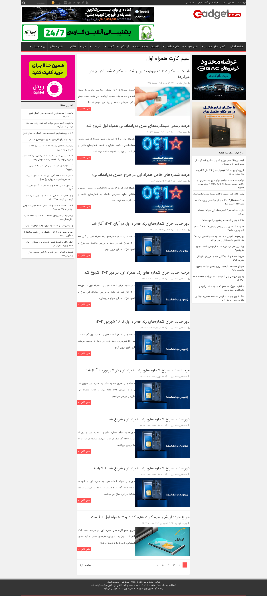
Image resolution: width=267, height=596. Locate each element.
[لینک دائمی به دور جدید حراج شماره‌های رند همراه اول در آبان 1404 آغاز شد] (162, 261)
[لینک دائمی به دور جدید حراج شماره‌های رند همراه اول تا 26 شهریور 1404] (162, 359)
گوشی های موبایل (215, 46)
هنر (84, 46)
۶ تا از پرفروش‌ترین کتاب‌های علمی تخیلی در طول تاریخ (48, 133)
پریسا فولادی (181, 523)
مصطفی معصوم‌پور (178, 278)
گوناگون (124, 46)
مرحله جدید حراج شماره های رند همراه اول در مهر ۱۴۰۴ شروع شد (137, 272)
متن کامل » (84, 108)
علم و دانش (172, 46)
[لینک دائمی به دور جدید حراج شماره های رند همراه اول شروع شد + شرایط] (162, 506)
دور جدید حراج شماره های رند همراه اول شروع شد (149, 419)
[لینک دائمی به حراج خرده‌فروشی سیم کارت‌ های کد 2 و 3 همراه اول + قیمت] (162, 555)
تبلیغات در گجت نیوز (208, 2)
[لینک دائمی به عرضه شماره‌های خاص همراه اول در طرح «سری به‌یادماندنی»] (162, 212)
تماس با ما (228, 2)
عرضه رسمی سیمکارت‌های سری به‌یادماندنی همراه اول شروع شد (138, 126)
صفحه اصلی (237, 46)
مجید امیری (181, 230)
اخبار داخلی (56, 46)
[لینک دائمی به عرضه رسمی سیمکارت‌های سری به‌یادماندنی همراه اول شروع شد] (162, 164)
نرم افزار (97, 46)
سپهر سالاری (181, 132)
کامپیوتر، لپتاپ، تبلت (147, 46)
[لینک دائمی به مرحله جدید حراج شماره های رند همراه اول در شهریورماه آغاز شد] (162, 408)
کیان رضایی (181, 83)
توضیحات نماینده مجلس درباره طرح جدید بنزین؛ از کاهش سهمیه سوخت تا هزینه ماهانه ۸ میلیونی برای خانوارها (220, 184)
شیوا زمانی (182, 181)
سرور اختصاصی (136, 588)
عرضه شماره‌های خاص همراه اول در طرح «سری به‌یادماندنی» (140, 175)
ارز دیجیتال (39, 46)
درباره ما (242, 2)
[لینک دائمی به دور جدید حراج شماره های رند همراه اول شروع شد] (162, 457)
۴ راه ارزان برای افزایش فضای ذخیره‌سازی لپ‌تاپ (51, 139)
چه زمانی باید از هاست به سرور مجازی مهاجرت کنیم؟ (49, 225)
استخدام (190, 2)
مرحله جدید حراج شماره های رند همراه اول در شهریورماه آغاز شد (138, 370)
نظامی (72, 46)
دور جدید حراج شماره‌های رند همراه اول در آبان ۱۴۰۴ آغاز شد (141, 223)
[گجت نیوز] (217, 20)
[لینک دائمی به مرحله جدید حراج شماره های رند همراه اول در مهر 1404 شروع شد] (162, 310)
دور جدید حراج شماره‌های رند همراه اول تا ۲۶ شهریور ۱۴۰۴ (143, 321)
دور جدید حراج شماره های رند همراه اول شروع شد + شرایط (141, 468)
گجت (111, 46)
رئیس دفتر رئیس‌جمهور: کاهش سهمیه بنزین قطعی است (218, 194)
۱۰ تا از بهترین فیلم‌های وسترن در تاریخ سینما (223, 220)
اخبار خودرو (191, 46)
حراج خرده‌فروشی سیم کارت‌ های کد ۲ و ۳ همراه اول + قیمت (140, 517)
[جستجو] (24, 2)
